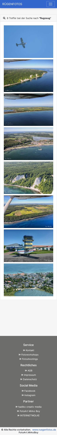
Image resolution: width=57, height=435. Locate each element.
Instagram (29, 395)
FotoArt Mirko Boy (30, 411)
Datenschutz (30, 379)
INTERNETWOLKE (30, 415)
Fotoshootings (30, 359)
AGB (30, 370)
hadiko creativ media (30, 406)
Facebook (29, 390)
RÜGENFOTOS (12, 4)
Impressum (30, 374)
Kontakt (30, 350)
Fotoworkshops (29, 354)
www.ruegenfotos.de (44, 429)
